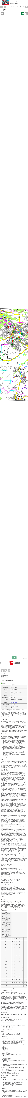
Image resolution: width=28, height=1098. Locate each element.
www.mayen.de (14, 702)
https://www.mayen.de (7, 680)
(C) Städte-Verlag (25, 658)
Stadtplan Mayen (18, 335)
